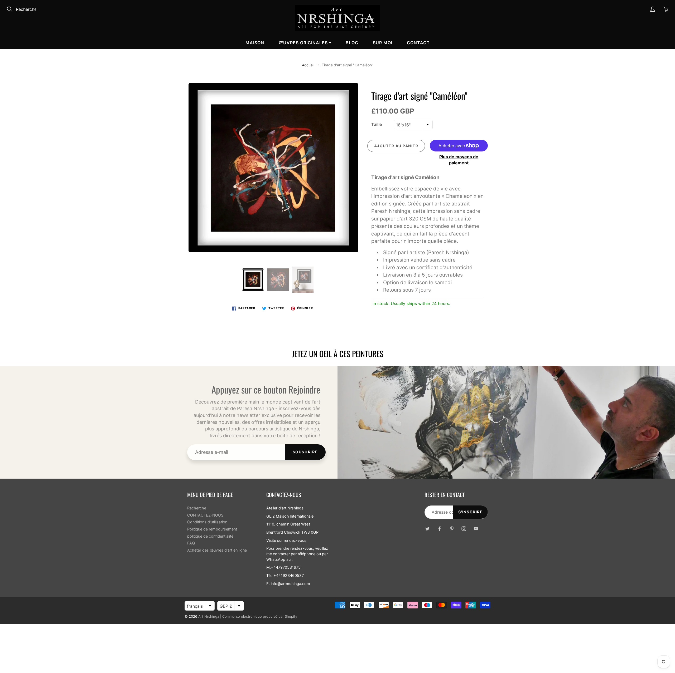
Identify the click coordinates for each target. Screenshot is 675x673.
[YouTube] (475, 528)
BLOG (352, 42)
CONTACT (418, 42)
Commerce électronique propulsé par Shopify (259, 616)
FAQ (191, 543)
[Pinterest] (451, 528)
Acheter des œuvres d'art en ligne (217, 550)
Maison (254, 42)
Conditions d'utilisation (207, 522)
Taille (376, 124)
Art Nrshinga (208, 616)
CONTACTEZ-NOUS (205, 515)
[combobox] (413, 124)
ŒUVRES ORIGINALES (304, 42)
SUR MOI (382, 42)
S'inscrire (470, 512)
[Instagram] (463, 528)
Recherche (196, 508)
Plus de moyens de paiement (458, 159)
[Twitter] (427, 528)
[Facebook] (439, 528)
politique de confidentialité (210, 536)
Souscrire (305, 452)
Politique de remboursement (212, 529)
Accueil (308, 65)
